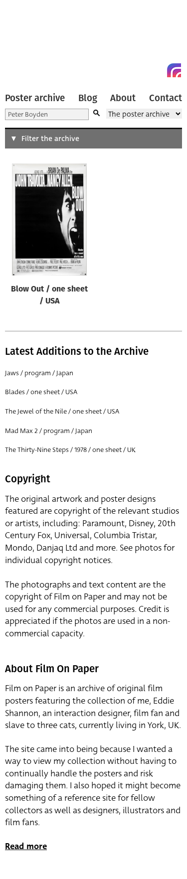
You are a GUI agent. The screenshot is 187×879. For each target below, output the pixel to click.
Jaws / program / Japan (39, 373)
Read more (26, 846)
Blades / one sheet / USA (41, 392)
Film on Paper (27, 41)
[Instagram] (174, 70)
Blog (87, 98)
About (123, 98)
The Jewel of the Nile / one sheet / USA (62, 411)
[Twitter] (138, 70)
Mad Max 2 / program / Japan (48, 431)
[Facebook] (156, 70)
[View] (49, 221)
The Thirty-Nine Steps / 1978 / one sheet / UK (70, 449)
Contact (165, 98)
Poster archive (35, 98)
